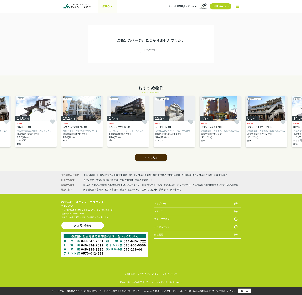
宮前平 (115, 189)
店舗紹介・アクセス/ (187, 6)
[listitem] (82, 122)
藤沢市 (132, 175)
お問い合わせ (219, 6)
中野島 (145, 180)
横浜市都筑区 (159, 175)
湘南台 (130, 180)
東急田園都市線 (117, 184)
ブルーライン (134, 184)
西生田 (115, 180)
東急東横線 (170, 184)
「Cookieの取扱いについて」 (203, 291)
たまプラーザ (133, 189)
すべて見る (151, 157)
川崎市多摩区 (90, 175)
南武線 (87, 184)
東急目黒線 (232, 184)
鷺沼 (98, 180)
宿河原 (106, 180)
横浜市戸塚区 (205, 175)
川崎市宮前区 (105, 175)
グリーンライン (185, 184)
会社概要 (158, 234)
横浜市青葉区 (144, 175)
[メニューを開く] (238, 6)
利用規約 (131, 274)
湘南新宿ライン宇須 (215, 184)
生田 (122, 180)
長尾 (92, 180)
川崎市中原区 (120, 175)
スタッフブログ (162, 219)
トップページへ (151, 50)
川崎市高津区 (220, 175)
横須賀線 (199, 184)
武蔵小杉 (152, 189)
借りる (106, 6)
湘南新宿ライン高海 (152, 184)
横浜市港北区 (175, 175)
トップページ (160, 203)
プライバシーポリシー (150, 274)
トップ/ (172, 6)
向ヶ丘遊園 (88, 189)
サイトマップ (171, 274)
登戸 (85, 180)
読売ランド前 (165, 189)
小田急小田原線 (100, 184)
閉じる (244, 291)
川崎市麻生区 (190, 175)
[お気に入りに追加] (6, 121)
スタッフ (158, 211)
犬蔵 (137, 180)
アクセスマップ (162, 227)
